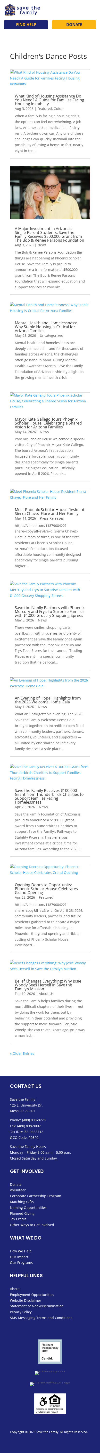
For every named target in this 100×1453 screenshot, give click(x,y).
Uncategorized (51, 335)
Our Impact (19, 1257)
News (41, 245)
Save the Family (22, 1099)
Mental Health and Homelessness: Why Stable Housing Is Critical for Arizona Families (46, 326)
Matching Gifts (22, 1201)
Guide (58, 108)
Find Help (26, 24)
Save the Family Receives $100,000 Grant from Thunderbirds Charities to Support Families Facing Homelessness (49, 796)
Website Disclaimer (25, 1300)
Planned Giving (22, 1213)
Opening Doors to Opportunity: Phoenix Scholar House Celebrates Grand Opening (46, 888)
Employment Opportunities (32, 1294)
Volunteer (18, 1190)
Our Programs (21, 1262)
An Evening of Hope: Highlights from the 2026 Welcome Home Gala (48, 700)
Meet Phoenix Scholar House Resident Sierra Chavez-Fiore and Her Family (49, 511)
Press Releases (52, 518)
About (15, 1288)
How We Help (21, 1251)
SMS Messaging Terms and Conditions (41, 1317)
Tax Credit (18, 1219)
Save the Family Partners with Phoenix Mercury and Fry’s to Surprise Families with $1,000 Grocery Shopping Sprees (49, 611)
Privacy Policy (21, 1312)
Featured (44, 108)
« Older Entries (22, 1053)
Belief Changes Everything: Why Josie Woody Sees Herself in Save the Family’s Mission (48, 985)
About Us (46, 993)
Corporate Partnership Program (35, 1196)
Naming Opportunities (28, 1207)
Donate (74, 24)
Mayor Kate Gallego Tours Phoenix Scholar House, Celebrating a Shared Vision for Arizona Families (48, 423)
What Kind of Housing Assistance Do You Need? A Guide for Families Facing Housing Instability (49, 99)
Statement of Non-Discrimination (37, 1306)
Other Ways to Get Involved (32, 1225)
